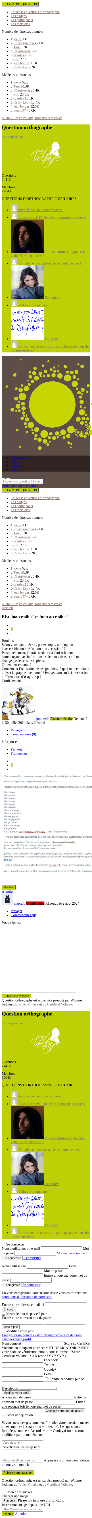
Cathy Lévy (22, 67)
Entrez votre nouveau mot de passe (26, 1318)
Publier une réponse (16, 996)
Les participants (22, 20)
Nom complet (11, 1343)
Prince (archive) (25, 43)
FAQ (14, 461)
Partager (16, 730)
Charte (15, 469)
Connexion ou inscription (20, 486)
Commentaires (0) (23, 734)
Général (39, 722)
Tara (17, 47)
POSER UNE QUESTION (20, 4)
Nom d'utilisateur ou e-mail (21, 1248)
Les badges (19, 16)
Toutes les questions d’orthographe (35, 12)
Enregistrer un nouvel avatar (22, 1335)
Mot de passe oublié (71, 1253)
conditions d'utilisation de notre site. (27, 1297)
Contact (16, 465)
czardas (19, 55)
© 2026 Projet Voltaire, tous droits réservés (32, 118)
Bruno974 (21, 110)
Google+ (50, 1369)
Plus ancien (19, 753)
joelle (17, 39)
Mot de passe (53, 1271)
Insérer (8, 1514)
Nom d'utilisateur (14, 1266)
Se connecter (31, 1285)
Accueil (7, 608)
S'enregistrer (32, 1258)
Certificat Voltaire (59, 1004)
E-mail (73, 1266)
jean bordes (21, 63)
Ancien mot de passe (16, 1397)
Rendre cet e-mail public (66, 1379)
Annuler (7, 891)
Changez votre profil (16, 1339)
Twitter (49, 1365)
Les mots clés (20, 24)
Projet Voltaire (28, 1004)
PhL (16, 59)
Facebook (51, 1360)
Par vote (16, 749)
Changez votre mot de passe (62, 1335)
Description (10, 1388)
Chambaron (22, 51)
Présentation (19, 457)
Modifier (9, 887)
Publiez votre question (18, 1472)
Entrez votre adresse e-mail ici (23, 1304)
